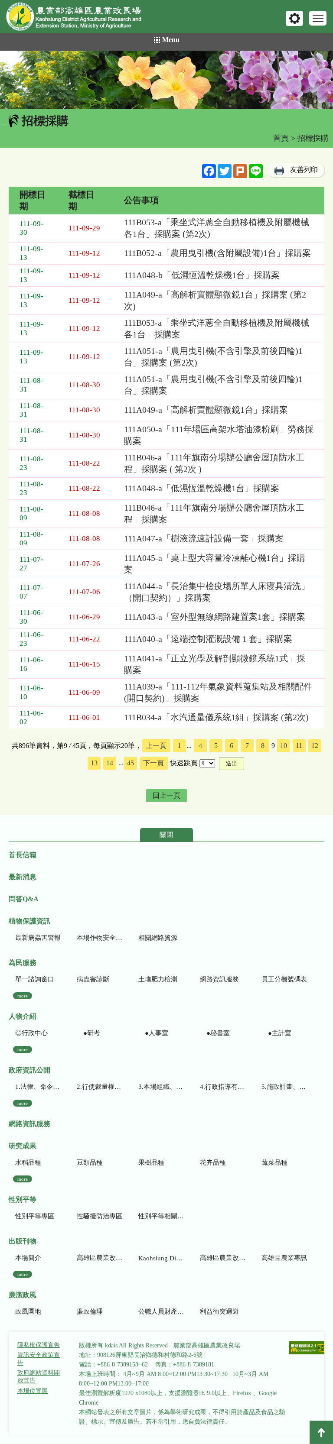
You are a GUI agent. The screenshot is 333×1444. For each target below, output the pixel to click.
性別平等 (22, 1199)
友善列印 (304, 169)
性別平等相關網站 (161, 1216)
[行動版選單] (317, 18)
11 (299, 745)
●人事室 (153, 1033)
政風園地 (28, 1311)
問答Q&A (24, 899)
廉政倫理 (90, 1311)
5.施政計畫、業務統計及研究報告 (284, 1086)
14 (109, 763)
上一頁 (156, 745)
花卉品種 (213, 1162)
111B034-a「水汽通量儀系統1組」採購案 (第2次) (216, 717)
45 (130, 763)
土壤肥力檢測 (157, 979)
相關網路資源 (157, 937)
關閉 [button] (166, 835)
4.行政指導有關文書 (222, 1086)
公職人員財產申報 (161, 1311)
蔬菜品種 (274, 1162)
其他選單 (294, 18)
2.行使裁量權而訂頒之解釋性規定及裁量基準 (99, 1086)
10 (283, 745)
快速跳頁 (184, 763)
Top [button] (321, 1432)
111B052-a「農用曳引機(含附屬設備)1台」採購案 (217, 253)
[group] (166, 80)
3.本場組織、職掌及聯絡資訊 (161, 1086)
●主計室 (276, 1033)
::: (4, 123)
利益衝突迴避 (219, 1311)
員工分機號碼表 (284, 979)
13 (94, 763)
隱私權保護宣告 (38, 1345)
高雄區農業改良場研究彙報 (99, 1257)
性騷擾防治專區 (99, 1216)
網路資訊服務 (219, 979)
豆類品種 (90, 1162)
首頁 (281, 138)
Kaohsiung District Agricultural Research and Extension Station (161, 1258)
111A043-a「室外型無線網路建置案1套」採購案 (214, 617)
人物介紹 (22, 1016)
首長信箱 (22, 854)
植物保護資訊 (29, 921)
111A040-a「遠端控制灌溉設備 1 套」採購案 (208, 639)
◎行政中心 (31, 1033)
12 (314, 745)
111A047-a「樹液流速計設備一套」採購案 (204, 538)
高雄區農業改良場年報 (222, 1257)
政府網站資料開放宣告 (38, 1377)
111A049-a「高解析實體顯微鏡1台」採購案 (206, 409)
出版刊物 (22, 1241)
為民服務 (22, 962)
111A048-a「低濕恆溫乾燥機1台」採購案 (201, 488)
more (22, 995)
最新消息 (22, 877)
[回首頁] (80, 18)
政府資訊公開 (29, 1070)
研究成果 (22, 1145)
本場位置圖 (32, 1391)
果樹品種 (151, 1162)
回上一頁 (166, 795)
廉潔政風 (22, 1294)
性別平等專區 (34, 1216)
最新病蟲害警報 (38, 937)
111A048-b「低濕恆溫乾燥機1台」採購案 (202, 275)
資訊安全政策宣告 (38, 1359)
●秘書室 (215, 1033)
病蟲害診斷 (93, 979)
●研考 (88, 1033)
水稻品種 (28, 1162)
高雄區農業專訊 (284, 1257)
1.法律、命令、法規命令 (38, 1086)
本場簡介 (28, 1257)
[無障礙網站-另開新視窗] (308, 1348)
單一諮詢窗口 (34, 979)
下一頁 (153, 763)
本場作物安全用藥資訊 (99, 937)
